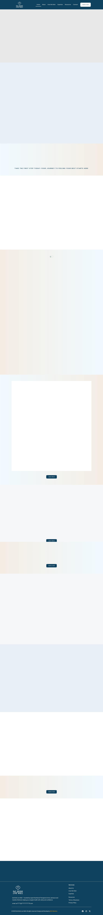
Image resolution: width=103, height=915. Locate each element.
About (43, 4)
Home (38, 4)
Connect (75, 4)
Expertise (60, 4)
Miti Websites (53, 911)
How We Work (51, 4)
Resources (68, 4)
